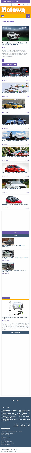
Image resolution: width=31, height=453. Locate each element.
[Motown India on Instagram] (23, 4)
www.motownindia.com (8, 417)
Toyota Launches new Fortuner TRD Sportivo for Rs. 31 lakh (14, 44)
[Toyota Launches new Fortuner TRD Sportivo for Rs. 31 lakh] (15, 33)
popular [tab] (15, 235)
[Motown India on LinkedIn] (27, 4)
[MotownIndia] (15, 10)
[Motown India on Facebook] (10, 4)
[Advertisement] (15, 220)
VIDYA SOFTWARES (12, 451)
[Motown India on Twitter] (14, 4)
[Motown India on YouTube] (19, 4)
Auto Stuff (6, 298)
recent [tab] (15, 232)
